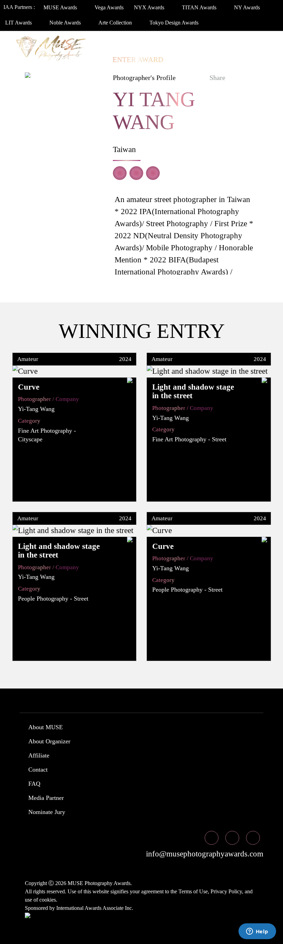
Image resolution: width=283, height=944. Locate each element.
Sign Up (218, 60)
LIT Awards (19, 23)
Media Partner (46, 797)
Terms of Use (193, 891)
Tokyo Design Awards (173, 23)
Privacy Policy (226, 891)
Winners (122, 46)
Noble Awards (65, 23)
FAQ (34, 783)
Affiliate (38, 755)
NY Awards (247, 7)
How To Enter (42, 46)
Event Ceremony (181, 46)
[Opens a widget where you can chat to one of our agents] (257, 932)
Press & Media (42, 60)
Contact (38, 769)
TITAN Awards (200, 7)
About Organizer (49, 741)
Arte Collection (115, 23)
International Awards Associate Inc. (94, 908)
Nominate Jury (46, 812)
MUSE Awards (60, 7)
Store (92, 60)
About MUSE (45, 727)
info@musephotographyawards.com (203, 854)
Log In (184, 60)
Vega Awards (109, 7)
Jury (86, 46)
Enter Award (138, 60)
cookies (47, 900)
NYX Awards (150, 7)
